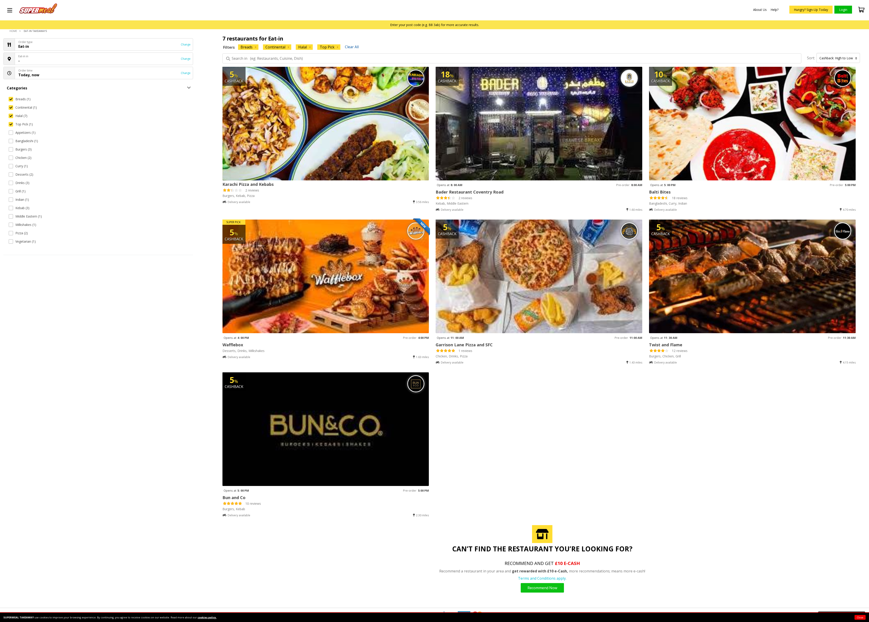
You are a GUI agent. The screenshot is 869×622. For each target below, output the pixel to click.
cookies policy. (207, 617)
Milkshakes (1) (25, 224)
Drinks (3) (22, 183)
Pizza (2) (21, 233)
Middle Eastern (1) (28, 216)
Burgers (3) (23, 149)
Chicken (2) (23, 158)
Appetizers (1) (25, 132)
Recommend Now (542, 587)
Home (13, 31)
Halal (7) (21, 116)
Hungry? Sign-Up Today (811, 9)
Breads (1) (23, 99)
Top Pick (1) (24, 124)
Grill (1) (20, 191)
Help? (774, 9)
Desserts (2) (24, 174)
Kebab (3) (22, 208)
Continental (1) (26, 107)
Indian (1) (22, 199)
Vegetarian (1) (25, 241)
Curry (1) (21, 166)
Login (843, 9)
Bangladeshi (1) (26, 141)
